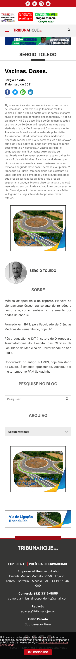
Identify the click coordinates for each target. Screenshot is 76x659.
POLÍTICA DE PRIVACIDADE (48, 564)
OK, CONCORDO (38, 652)
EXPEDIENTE (17, 564)
